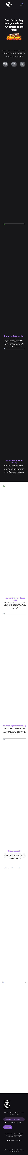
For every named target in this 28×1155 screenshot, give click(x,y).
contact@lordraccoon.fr (14, 1140)
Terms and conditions (14, 1151)
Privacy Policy (20, 1150)
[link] (7, 923)
